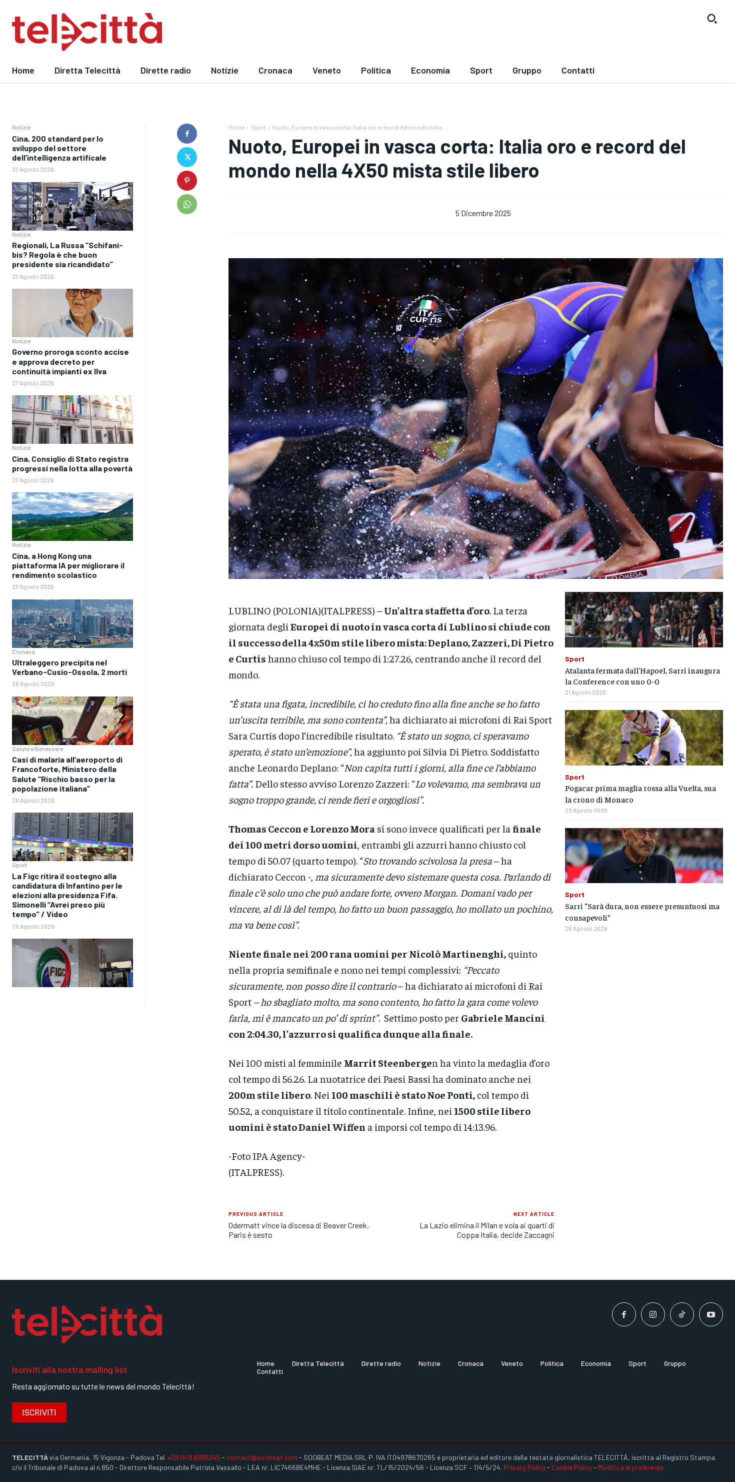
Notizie (21, 127)
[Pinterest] (187, 181)
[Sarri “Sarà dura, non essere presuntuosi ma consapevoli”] (644, 856)
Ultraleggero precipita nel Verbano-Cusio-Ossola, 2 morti (69, 666)
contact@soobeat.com (262, 1457)
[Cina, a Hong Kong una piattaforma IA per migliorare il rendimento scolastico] (72, 623)
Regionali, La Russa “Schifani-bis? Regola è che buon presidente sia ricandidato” (67, 254)
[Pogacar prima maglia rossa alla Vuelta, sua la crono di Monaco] (644, 738)
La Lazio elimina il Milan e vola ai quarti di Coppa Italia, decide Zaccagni (487, 1229)
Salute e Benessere (37, 748)
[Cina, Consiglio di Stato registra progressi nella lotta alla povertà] (72, 516)
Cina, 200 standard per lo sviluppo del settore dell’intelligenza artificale (59, 148)
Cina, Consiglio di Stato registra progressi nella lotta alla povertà (72, 463)
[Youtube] (711, 1314)
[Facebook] (187, 134)
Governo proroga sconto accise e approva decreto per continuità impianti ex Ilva (70, 361)
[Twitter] (187, 157)
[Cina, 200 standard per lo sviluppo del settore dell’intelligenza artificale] (72, 206)
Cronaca (23, 651)
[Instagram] (653, 1314)
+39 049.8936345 (194, 1457)
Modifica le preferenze (631, 1467)
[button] (712, 19)
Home (236, 127)
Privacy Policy (525, 1467)
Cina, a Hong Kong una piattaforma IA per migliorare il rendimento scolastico (68, 565)
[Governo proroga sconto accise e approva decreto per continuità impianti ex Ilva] (72, 419)
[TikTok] (682, 1314)
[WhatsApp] (187, 204)
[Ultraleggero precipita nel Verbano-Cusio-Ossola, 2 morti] (72, 720)
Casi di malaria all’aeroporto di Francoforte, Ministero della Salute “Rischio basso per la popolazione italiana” (67, 774)
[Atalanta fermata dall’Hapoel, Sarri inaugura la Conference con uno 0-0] (644, 619)
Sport (19, 864)
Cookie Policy (572, 1467)
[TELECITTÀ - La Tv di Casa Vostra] (276, 32)
